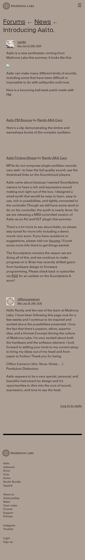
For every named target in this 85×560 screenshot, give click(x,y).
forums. (55, 241)
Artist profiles (11, 498)
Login (6, 538)
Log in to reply (71, 406)
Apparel (8, 486)
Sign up (8, 542)
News (42, 21)
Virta (6, 475)
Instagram (9, 526)
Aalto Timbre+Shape (21, 158)
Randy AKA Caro (49, 120)
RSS (14, 276)
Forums (14, 21)
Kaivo (6, 471)
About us (8, 495)
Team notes (10, 506)
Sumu (6, 478)
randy (21, 42)
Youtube (8, 529)
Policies (7, 517)
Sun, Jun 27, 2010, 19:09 (29, 46)
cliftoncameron (28, 299)
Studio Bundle (12, 482)
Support (8, 513)
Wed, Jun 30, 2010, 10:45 (29, 304)
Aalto (6, 464)
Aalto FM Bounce (19, 120)
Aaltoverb (9, 467)
